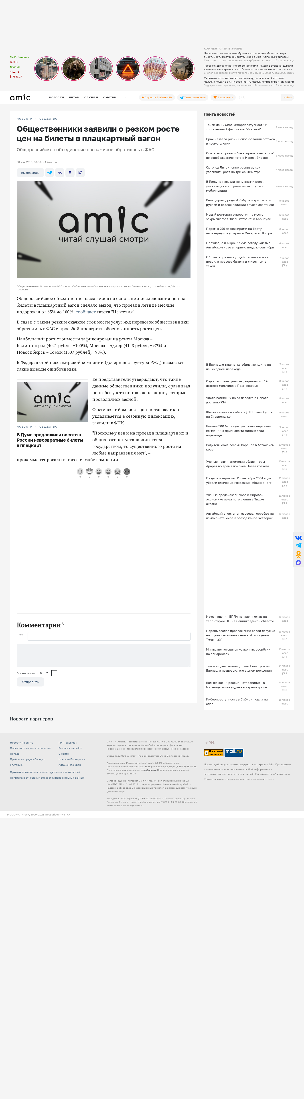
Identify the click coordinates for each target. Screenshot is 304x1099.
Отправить (30, 682)
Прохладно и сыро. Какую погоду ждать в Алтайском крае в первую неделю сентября (240, 245)
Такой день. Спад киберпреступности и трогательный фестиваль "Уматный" (236, 127)
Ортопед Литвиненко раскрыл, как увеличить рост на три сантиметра (233, 169)
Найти (288, 97)
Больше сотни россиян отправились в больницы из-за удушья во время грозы (236, 685)
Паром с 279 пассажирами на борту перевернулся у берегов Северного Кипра (239, 231)
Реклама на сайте (70, 748)
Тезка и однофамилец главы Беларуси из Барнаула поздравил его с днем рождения (239, 668)
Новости (56, 97)
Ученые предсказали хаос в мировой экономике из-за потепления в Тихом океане (235, 499)
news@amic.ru (148, 770)
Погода (15, 753)
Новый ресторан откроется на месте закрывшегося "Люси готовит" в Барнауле (238, 216)
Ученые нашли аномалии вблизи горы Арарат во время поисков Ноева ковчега (237, 464)
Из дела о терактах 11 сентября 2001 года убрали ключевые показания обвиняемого (239, 480)
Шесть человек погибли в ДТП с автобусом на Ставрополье (239, 414)
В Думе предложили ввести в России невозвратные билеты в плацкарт (50, 440)
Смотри (109, 97)
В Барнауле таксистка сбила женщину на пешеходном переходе (238, 367)
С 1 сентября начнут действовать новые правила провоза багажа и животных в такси (237, 261)
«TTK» (66, 814)
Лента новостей (219, 114)
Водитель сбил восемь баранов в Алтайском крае (240, 447)
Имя (21, 634)
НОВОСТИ (25, 118)
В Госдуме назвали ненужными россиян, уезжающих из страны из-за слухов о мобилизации (237, 186)
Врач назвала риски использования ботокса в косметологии (240, 141)
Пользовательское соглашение (30, 748)
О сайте (64, 753)
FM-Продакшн (68, 742)
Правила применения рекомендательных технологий (45, 772)
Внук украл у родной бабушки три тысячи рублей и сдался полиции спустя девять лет (240, 202)
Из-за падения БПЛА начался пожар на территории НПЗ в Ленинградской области (240, 619)
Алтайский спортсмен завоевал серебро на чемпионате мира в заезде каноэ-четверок (240, 516)
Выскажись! (30, 173)
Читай (74, 97)
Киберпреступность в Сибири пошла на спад (237, 701)
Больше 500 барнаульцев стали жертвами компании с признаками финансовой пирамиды (238, 430)
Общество (48, 118)
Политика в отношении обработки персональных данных (47, 777)
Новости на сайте (21, 742)
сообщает (86, 312)
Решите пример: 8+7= (34, 673)
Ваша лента (225, 97)
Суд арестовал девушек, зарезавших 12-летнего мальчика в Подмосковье (237, 383)
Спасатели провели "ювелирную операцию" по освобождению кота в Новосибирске (240, 155)
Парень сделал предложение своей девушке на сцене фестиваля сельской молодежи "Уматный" (240, 635)
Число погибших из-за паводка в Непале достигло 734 (237, 400)
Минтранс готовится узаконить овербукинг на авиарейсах (240, 651)
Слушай (91, 97)
